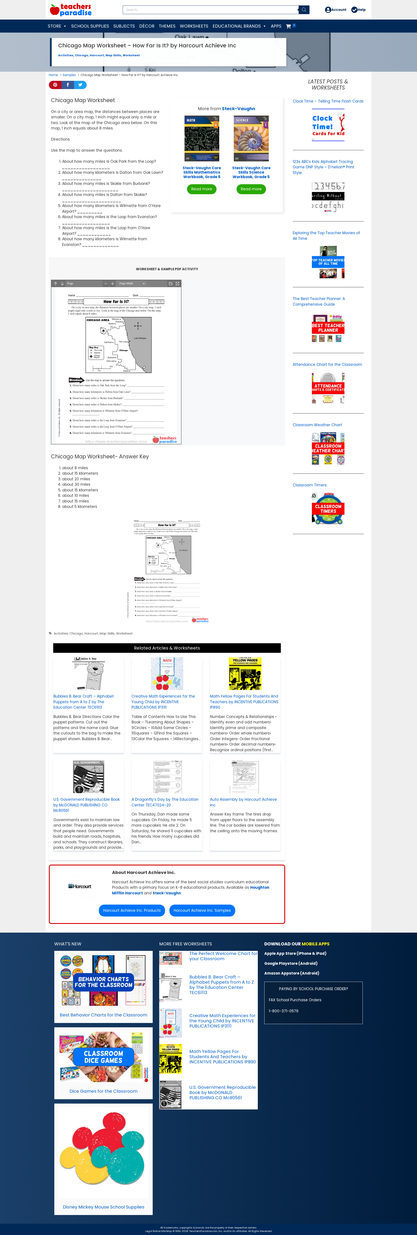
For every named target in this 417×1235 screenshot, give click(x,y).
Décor (146, 26)
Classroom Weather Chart (317, 425)
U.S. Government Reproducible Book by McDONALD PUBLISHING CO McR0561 (86, 805)
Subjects (124, 26)
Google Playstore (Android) (291, 963)
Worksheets (194, 26)
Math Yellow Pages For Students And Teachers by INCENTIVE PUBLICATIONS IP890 (244, 702)
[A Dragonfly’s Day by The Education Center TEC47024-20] (167, 790)
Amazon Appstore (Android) (291, 973)
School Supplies (90, 26)
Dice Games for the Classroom (103, 1091)
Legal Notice (153, 1231)
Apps (276, 26)
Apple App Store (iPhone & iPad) (295, 953)
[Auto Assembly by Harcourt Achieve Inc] (245, 790)
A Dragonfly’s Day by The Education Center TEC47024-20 (165, 802)
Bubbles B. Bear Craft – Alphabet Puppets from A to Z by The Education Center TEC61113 (83, 702)
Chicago (81, 55)
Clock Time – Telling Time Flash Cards (328, 101)
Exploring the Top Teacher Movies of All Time (326, 235)
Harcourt (97, 55)
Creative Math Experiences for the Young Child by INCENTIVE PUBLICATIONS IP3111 (163, 702)
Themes (167, 26)
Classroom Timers (310, 485)
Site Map (166, 1231)
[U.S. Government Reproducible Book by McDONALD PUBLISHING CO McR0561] (88, 790)
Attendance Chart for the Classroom (327, 364)
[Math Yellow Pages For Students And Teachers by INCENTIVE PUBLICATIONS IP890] (245, 687)
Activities (65, 55)
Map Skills (113, 55)
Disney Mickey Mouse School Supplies (103, 1207)
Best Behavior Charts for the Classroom (103, 1015)
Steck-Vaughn (238, 109)
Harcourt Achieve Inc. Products (132, 910)
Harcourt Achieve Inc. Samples (202, 910)
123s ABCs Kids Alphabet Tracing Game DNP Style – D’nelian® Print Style (323, 167)
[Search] (304, 9)
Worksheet (131, 55)
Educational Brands (237, 26)
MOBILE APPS (316, 944)
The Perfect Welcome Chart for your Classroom (223, 956)
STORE (54, 26)
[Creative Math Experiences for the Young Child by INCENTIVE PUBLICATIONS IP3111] (167, 687)
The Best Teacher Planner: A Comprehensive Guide (319, 301)
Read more (201, 189)
